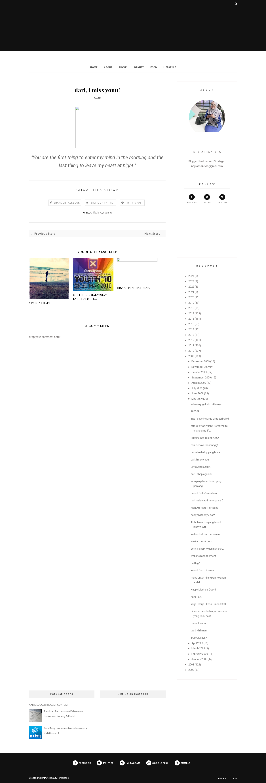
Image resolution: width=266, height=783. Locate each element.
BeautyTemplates (59, 777)
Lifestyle (169, 67)
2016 (191, 318)
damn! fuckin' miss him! (204, 493)
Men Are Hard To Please (204, 507)
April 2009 (197, 643)
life (94, 212)
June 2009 (197, 393)
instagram (222, 203)
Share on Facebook (67, 203)
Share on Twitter (103, 203)
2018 (191, 308)
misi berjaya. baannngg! (204, 445)
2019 (191, 302)
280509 (195, 411)
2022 (191, 286)
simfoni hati (39, 303)
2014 (191, 329)
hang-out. (196, 596)
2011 (191, 345)
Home (94, 67)
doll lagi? (195, 563)
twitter (206, 203)
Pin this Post (134, 203)
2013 (191, 334)
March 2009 (198, 648)
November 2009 (200, 366)
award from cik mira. (202, 570)
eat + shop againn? (201, 474)
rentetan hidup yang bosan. (206, 452)
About (108, 67)
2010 (191, 350)
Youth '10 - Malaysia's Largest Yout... (90, 297)
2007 (191, 669)
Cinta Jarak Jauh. (201, 466)
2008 (191, 664)
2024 (191, 276)
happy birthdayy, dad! (203, 515)
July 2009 (196, 388)
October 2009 (199, 372)
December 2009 (200, 361)
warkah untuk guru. (202, 541)
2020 (191, 297)
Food (153, 67)
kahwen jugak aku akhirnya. (206, 404)
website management (203, 555)
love (100, 212)
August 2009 (198, 382)
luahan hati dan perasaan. (205, 534)
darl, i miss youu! (200, 459)
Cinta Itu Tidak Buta (133, 288)
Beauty (139, 67)
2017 (191, 313)
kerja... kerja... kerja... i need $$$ (208, 604)
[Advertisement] (133, 25)
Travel (123, 67)
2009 (191, 356)
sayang (107, 212)
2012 (191, 340)
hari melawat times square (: (207, 500)
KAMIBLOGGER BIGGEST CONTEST (49, 704)
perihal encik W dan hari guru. (207, 548)
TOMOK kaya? (199, 637)
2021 (191, 292)
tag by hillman (199, 630)
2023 (191, 281)
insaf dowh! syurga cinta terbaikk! (210, 418)
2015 (191, 324)
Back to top (226, 778)
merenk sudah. (199, 623)
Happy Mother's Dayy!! (203, 589)
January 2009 (199, 659)
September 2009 (201, 377)
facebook (192, 203)
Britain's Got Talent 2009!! (205, 437)
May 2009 (197, 398)
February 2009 (199, 653)
